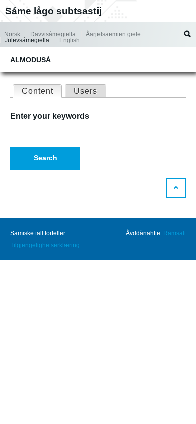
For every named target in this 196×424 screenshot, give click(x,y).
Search (187, 33)
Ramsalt (174, 233)
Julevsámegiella (27, 40)
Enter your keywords (49, 116)
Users (85, 91)
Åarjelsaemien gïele (113, 34)
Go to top (176, 188)
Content (41, 91)
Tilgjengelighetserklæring (45, 245)
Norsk (12, 34)
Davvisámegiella (53, 34)
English (69, 40)
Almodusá (30, 60)
